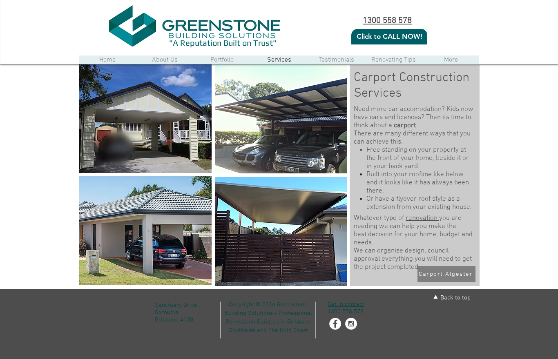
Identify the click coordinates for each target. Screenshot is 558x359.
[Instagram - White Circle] (351, 324)
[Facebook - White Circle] (335, 324)
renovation (422, 218)
